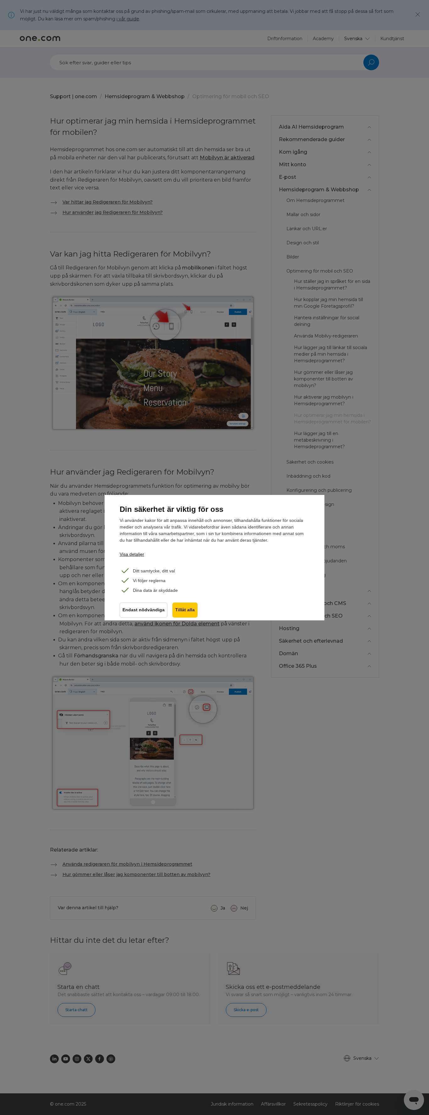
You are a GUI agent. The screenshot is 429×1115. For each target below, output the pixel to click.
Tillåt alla (185, 610)
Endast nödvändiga (143, 610)
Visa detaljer (132, 554)
